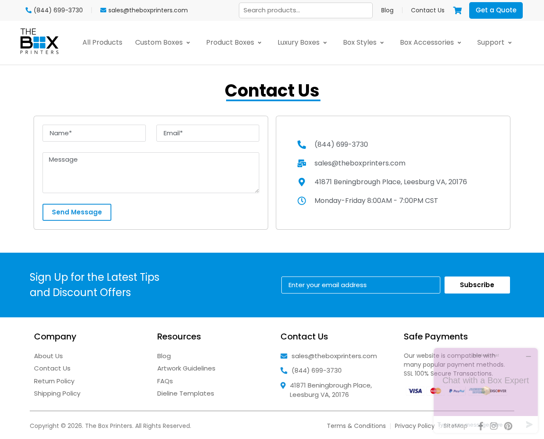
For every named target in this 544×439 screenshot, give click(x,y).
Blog (387, 10)
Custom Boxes (159, 42)
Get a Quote (496, 10)
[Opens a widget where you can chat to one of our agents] (486, 390)
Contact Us (428, 10)
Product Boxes (231, 42)
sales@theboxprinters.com (334, 355)
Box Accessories (428, 42)
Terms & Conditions (356, 426)
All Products (102, 42)
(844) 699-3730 (317, 370)
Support (491, 42)
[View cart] (457, 10)
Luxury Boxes (299, 42)
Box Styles (360, 42)
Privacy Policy (415, 426)
